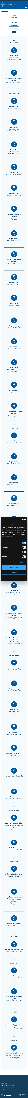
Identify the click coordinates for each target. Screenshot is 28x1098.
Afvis (14, 577)
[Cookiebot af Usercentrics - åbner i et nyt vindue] (20, 520)
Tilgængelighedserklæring (7, 1085)
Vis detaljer (20, 562)
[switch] (24, 547)
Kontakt (3, 1089)
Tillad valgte (14, 572)
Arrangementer (14, 28)
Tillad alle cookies (14, 567)
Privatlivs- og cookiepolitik (7, 1087)
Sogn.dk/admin (7, 1095)
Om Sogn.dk (4, 1083)
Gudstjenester (14, 25)
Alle (14, 32)
